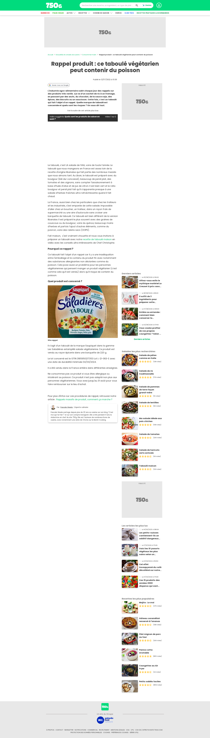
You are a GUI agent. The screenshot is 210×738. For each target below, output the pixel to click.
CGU (128, 730)
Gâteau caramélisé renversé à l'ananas (149, 620)
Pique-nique (58, 13)
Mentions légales (118, 730)
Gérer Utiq (134, 732)
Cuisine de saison (101, 13)
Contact (59, 730)
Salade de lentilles (149, 402)
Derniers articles (142, 339)
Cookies (106, 732)
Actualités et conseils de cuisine (67, 55)
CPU (132, 730)
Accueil (50, 55)
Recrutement (104, 730)
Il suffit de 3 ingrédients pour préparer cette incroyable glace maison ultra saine (149, 299)
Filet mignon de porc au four (150, 635)
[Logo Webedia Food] (105, 720)
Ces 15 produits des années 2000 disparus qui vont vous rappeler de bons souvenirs (149, 583)
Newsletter (68, 730)
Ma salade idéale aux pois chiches (150, 420)
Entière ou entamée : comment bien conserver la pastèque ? (150, 315)
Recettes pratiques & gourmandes (153, 13)
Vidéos (118, 13)
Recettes (83, 13)
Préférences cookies (119, 732)
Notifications (80, 730)
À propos (50, 730)
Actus (70, 13)
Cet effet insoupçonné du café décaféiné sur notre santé (150, 567)
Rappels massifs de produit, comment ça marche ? (84, 399)
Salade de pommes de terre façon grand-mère (149, 389)
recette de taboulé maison (97, 239)
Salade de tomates (149, 434)
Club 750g (129, 13)
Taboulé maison (147, 465)
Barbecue (45, 13)
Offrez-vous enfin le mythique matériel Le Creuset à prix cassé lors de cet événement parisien (150, 283)
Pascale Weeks (66, 407)
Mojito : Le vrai (146, 602)
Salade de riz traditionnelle (146, 372)
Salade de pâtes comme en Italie (148, 357)
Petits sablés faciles (150, 681)
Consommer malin (89, 55)
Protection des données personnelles (86, 732)
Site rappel (53, 340)
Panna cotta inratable (146, 651)
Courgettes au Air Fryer (148, 667)
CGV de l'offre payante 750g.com (148, 730)
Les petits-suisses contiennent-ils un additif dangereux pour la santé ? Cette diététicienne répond (150, 535)
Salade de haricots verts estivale (149, 451)
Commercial (93, 730)
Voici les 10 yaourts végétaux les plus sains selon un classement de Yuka (150, 551)
